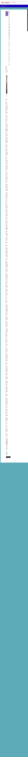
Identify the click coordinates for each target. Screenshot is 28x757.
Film (7, 454)
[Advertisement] (15, 34)
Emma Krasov (7, 448)
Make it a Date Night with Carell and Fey (9, 38)
